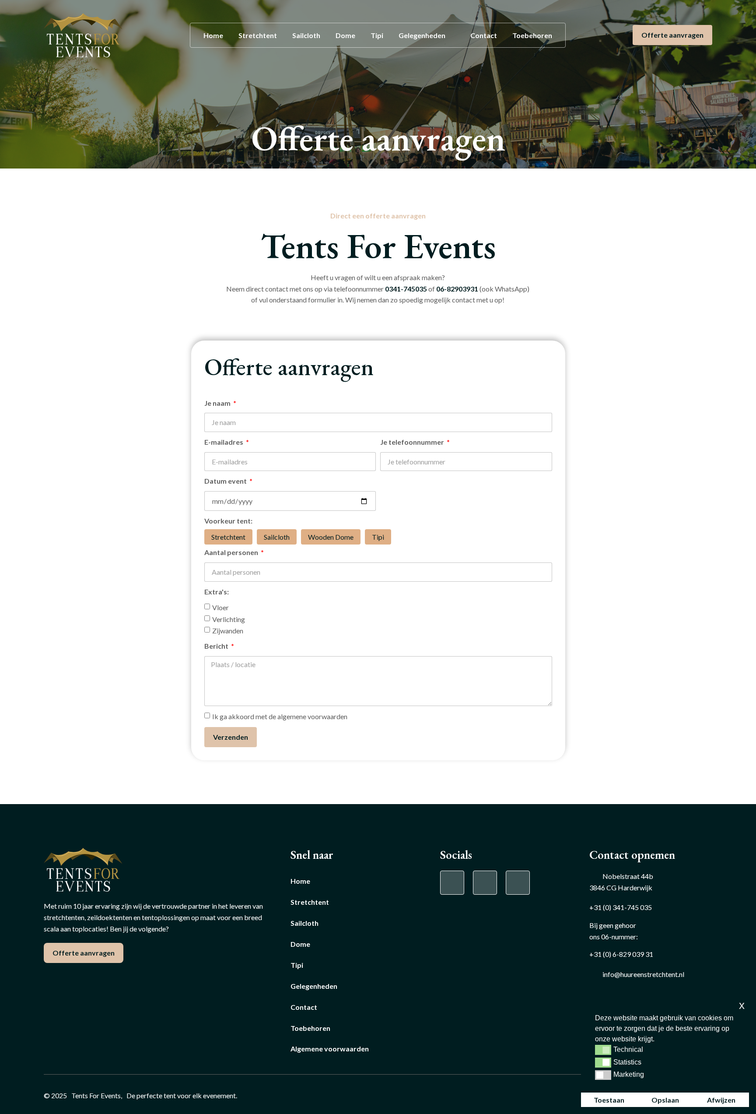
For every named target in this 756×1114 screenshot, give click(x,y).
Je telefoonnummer (412, 442)
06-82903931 (457, 289)
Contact (483, 35)
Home (213, 35)
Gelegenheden (422, 35)
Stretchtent (257, 35)
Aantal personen (231, 552)
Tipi (377, 35)
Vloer (220, 607)
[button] (603, 1049)
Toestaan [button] (609, 1100)
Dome (345, 35)
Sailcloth (306, 35)
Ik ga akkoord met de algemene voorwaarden (279, 716)
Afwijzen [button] (721, 1100)
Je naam (218, 403)
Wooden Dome (331, 537)
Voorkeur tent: (228, 521)
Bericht (217, 646)
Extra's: (216, 591)
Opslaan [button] (665, 1100)
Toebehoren (532, 35)
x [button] (742, 1005)
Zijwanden (227, 630)
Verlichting (228, 619)
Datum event (226, 481)
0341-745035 (406, 289)
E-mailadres (224, 442)
